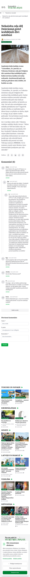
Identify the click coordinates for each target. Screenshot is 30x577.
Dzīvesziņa (4, 514)
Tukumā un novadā (10, 13)
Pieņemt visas (15, 572)
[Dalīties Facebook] (8, 155)
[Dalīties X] (11, 155)
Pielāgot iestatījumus (16, 563)
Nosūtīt (5, 344)
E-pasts (3, 327)
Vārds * (3, 321)
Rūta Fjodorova (7, 39)
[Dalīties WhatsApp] (19, 155)
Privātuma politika (7, 558)
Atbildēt (8, 177)
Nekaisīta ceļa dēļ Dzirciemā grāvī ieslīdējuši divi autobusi (15, 16)
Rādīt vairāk (15, 310)
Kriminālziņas (5, 418)
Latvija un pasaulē (6, 465)
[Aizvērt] (26, 543)
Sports (3, 440)
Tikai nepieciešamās (15, 568)
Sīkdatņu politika (17, 558)
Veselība (4, 489)
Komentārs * (4, 334)
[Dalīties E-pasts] (22, 155)
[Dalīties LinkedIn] (15, 155)
